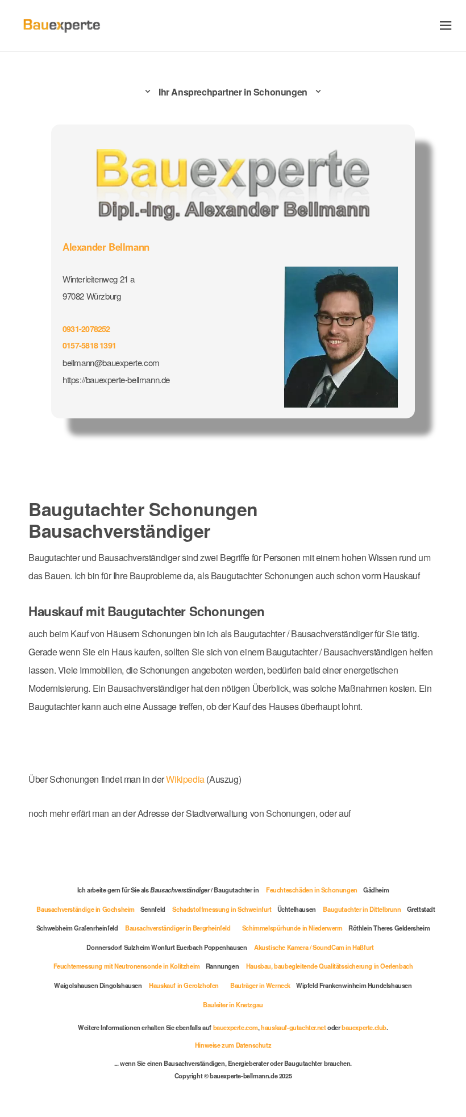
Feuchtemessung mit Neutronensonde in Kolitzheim (126, 965)
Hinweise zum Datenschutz (233, 1044)
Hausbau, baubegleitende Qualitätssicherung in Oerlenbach (329, 965)
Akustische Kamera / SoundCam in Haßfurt (313, 947)
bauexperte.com (235, 1027)
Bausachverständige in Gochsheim (85, 908)
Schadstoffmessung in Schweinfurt (221, 908)
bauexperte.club (364, 1027)
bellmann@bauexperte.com (111, 362)
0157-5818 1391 (89, 345)
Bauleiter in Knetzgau (233, 1004)
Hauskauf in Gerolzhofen (184, 985)
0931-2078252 (86, 328)
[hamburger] (445, 25)
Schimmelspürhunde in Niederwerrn (292, 927)
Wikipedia (186, 779)
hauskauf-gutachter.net (293, 1027)
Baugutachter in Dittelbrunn (362, 908)
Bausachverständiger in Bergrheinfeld (178, 927)
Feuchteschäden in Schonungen (311, 889)
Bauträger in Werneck (260, 985)
